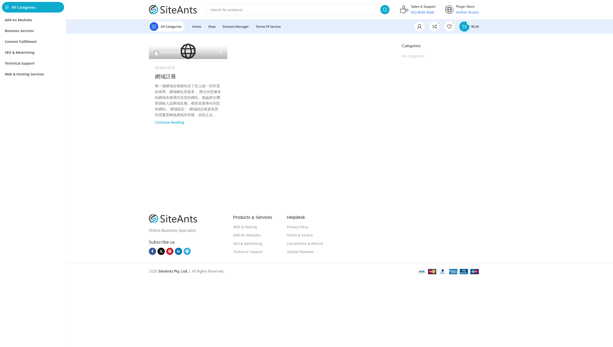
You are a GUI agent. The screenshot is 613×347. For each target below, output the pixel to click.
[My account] (419, 26)
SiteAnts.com (170, 52)
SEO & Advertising (247, 243)
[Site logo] (173, 9)
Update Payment (300, 251)
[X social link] (161, 251)
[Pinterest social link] (169, 251)
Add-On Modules (247, 235)
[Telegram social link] (187, 251)
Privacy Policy (297, 227)
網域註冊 (165, 76)
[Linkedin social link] (178, 251)
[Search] (384, 9)
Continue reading (169, 122)
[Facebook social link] (152, 251)
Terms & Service (300, 235)
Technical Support (248, 251)
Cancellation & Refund (305, 243)
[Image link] (173, 218)
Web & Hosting (245, 227)
